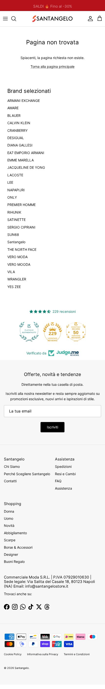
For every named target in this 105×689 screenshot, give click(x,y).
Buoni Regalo (14, 561)
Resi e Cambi (65, 474)
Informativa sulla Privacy (42, 654)
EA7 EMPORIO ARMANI (25, 153)
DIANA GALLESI (19, 145)
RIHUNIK (14, 212)
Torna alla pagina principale (52, 66)
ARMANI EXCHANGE (23, 101)
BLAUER (14, 116)
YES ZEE (14, 287)
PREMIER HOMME (21, 205)
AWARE (13, 108)
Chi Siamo (12, 466)
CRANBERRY (17, 131)
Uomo (8, 518)
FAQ (58, 481)
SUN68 (13, 235)
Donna (9, 511)
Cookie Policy (12, 654)
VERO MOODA (18, 264)
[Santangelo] (52, 18)
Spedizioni (63, 466)
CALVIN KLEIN (18, 123)
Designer (11, 554)
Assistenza (63, 488)
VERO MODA (17, 257)
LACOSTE (15, 175)
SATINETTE (16, 220)
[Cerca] (16, 18)
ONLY (12, 197)
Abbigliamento (15, 533)
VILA (11, 272)
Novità (9, 525)
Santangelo (16, 242)
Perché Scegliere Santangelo (27, 474)
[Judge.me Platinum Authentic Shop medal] (27, 331)
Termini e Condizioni (77, 654)
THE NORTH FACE (21, 250)
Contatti (10, 481)
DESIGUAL (15, 138)
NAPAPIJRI (16, 190)
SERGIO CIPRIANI (21, 227)
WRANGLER (16, 279)
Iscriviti (52, 427)
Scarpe (9, 540)
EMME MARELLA (20, 160)
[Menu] (5, 18)
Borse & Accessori (18, 547)
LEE (10, 182)
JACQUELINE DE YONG (26, 167)
